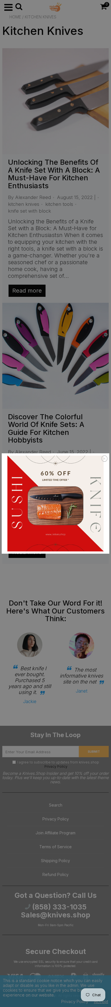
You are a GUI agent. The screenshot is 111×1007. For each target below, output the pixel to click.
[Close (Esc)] (104, 458)
